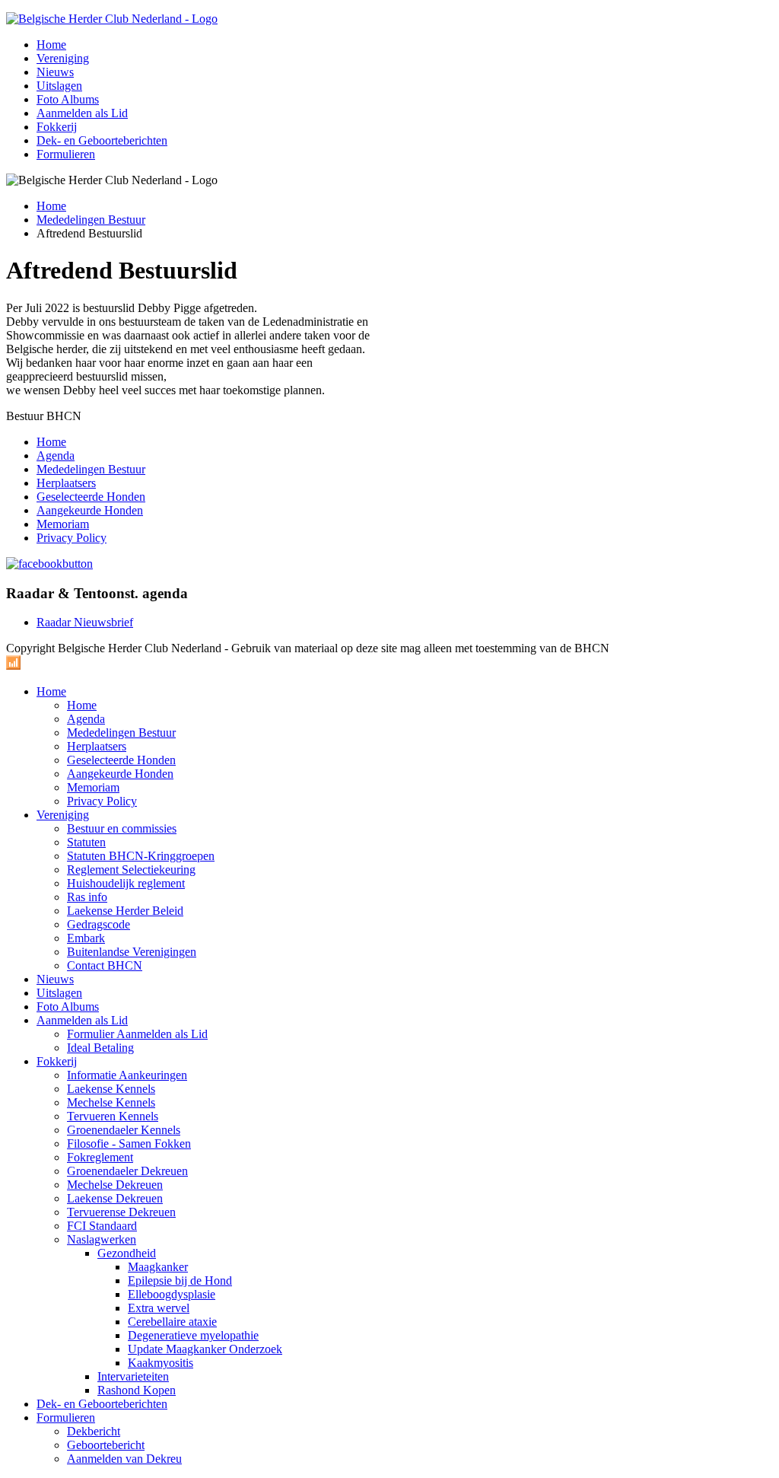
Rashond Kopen (136, 1390)
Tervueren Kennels (112, 1116)
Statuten (86, 842)
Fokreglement (100, 1157)
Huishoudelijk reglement (126, 883)
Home (51, 44)
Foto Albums (68, 99)
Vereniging (63, 58)
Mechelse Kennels (111, 1102)
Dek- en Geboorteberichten (102, 140)
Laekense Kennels (111, 1088)
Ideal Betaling (100, 1047)
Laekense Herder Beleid (125, 910)
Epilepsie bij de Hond (180, 1280)
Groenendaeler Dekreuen (127, 1170)
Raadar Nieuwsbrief (85, 622)
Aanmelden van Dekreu (124, 1458)
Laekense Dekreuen (115, 1198)
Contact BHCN (104, 965)
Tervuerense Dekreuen (121, 1212)
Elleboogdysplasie (171, 1294)
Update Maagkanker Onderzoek (205, 1349)
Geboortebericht (106, 1444)
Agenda (56, 455)
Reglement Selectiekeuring (131, 869)
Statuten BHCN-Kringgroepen (141, 855)
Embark (86, 938)
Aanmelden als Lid (82, 113)
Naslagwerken (101, 1239)
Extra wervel (158, 1307)
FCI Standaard (102, 1225)
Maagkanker (158, 1266)
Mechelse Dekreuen (115, 1184)
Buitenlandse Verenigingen (131, 951)
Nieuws (55, 71)
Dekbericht (93, 1431)
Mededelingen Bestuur (91, 219)
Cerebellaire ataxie (172, 1321)
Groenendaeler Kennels (123, 1129)
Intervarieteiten (133, 1376)
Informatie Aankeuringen (127, 1075)
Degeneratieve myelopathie (193, 1335)
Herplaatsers (66, 482)
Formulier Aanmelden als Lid (137, 1033)
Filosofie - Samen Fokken (129, 1143)
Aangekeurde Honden (90, 510)
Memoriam (63, 524)
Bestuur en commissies (121, 828)
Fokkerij (57, 126)
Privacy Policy (72, 537)
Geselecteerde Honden (91, 496)
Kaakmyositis (160, 1362)
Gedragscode (98, 924)
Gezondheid (126, 1253)
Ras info (87, 896)
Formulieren (66, 154)
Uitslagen (59, 85)
